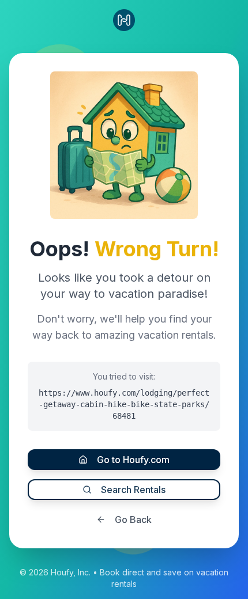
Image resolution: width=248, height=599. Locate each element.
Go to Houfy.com (133, 459)
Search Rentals (133, 489)
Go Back (133, 519)
